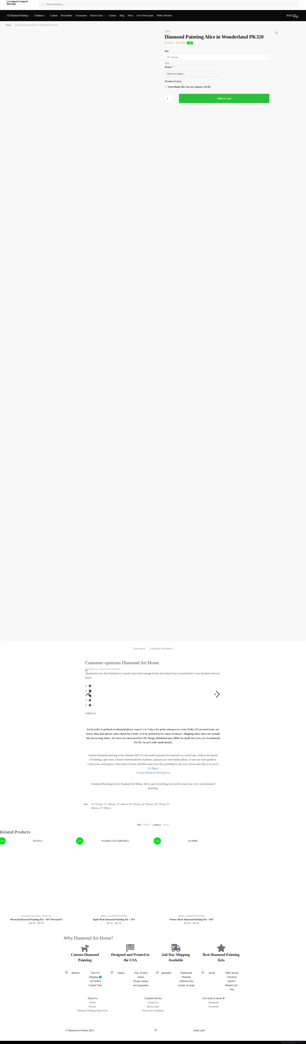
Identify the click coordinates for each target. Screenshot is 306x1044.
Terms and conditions (153, 1010)
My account (153, 1006)
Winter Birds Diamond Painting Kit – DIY (192, 919)
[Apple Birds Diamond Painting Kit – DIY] (114, 875)
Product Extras (173, 81)
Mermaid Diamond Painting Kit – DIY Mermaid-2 (36, 919)
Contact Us (153, 1002)
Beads (169, 67)
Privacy (92, 1006)
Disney (166, 825)
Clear (167, 63)
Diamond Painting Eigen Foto (92, 1010)
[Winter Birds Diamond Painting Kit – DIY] (191, 875)
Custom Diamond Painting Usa (153, 772)
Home (8, 25)
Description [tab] (139, 648)
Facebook (214, 1006)
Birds (104, 916)
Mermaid (46, 916)
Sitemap (153, 1017)
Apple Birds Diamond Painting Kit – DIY (114, 919)
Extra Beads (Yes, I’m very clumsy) (189, 87)
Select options (36, 930)
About (92, 1002)
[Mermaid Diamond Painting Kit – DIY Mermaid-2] (36, 875)
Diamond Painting (30, 916)
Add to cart (224, 98)
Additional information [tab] (161, 648)
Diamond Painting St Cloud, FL (293, 1042)
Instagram (214, 1002)
